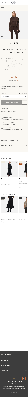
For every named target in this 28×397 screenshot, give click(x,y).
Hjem (2, 6)
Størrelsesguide (22, 92)
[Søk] (6, 2)
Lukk (23, 376)
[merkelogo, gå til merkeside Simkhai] (13, 42)
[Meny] (2, 2)
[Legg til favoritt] (23, 101)
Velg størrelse (5, 95)
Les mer (3, 71)
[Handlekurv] (24, 2)
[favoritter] (19, 2)
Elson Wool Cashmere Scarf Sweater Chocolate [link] (12, 9)
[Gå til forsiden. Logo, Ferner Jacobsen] (13, 2)
